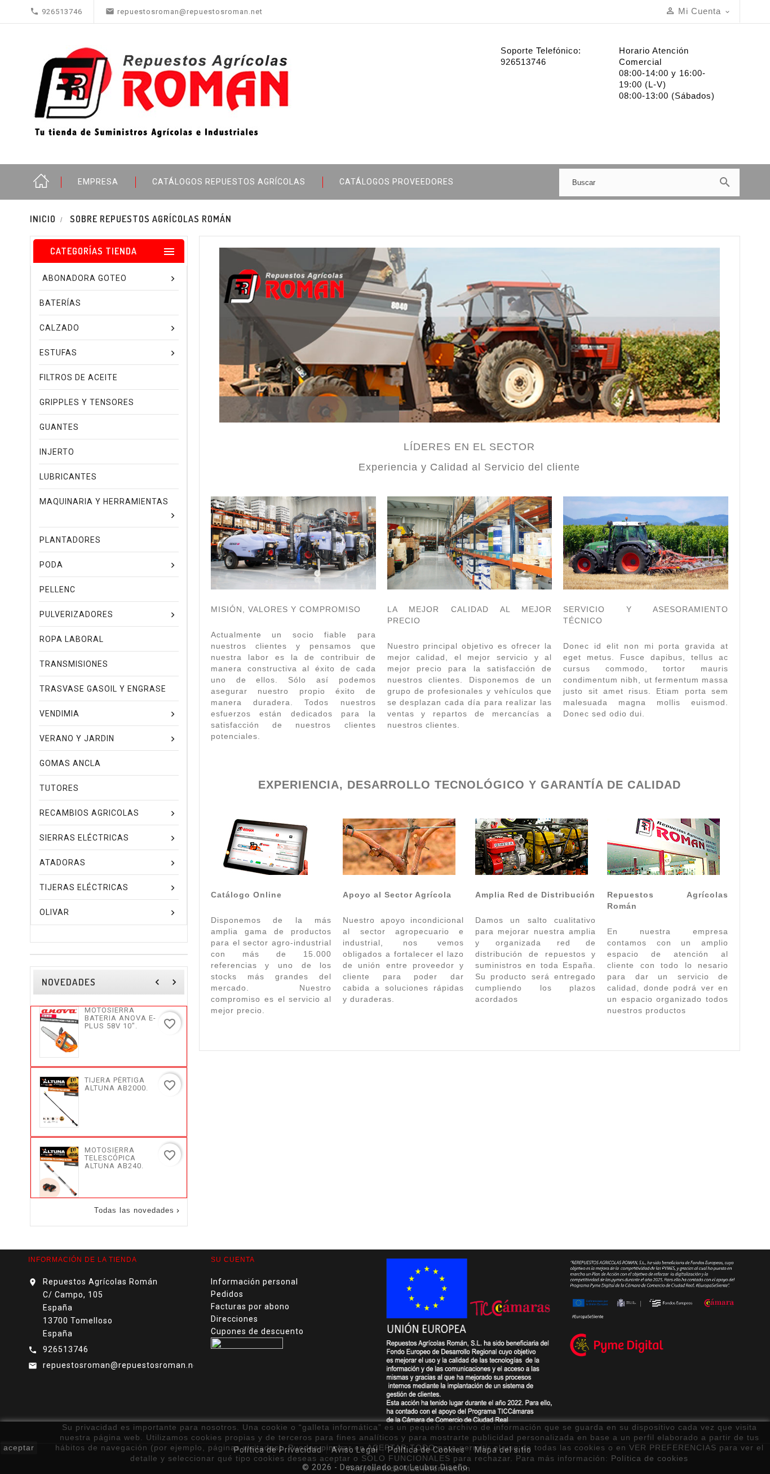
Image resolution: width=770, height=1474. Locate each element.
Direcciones (234, 1318)
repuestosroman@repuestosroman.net (122, 1365)
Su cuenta (233, 1260)
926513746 (65, 1349)
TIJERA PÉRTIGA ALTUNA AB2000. (116, 1084)
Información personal (254, 1281)
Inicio (41, 181)
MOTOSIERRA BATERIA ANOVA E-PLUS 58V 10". (120, 1018)
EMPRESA (98, 181)
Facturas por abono (250, 1306)
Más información (437, 1468)
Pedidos (227, 1294)
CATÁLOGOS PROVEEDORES (396, 181)
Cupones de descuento (257, 1331)
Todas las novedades (138, 1211)
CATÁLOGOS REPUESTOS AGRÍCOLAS (229, 181)
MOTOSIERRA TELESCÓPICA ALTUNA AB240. (114, 1158)
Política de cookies (649, 1458)
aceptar (18, 1447)
